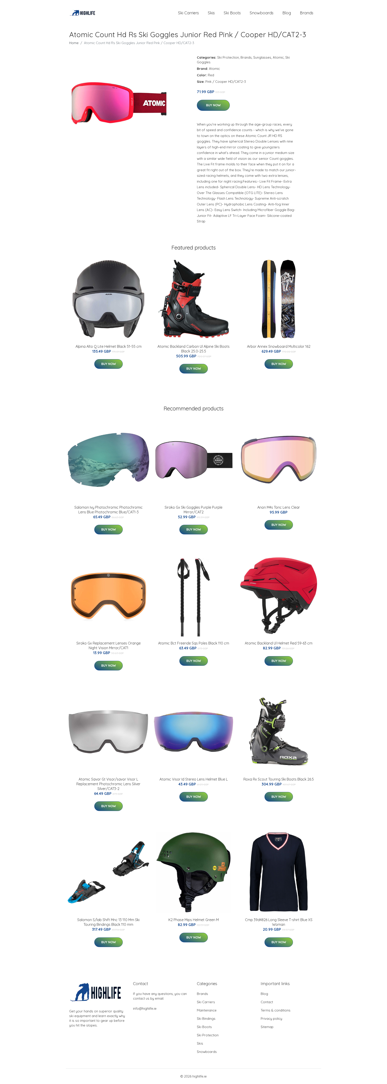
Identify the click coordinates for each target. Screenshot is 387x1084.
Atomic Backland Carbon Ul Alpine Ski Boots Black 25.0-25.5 (193, 348)
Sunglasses (262, 57)
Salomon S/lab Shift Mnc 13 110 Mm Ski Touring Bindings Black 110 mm (108, 922)
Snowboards (261, 12)
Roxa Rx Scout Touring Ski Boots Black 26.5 (278, 779)
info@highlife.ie (145, 1008)
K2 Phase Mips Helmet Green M (193, 920)
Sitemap (267, 1027)
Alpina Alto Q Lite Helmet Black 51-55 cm (108, 346)
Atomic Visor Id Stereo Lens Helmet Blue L (193, 779)
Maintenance (207, 1010)
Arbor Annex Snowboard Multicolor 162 (278, 346)
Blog (286, 12)
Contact (267, 1002)
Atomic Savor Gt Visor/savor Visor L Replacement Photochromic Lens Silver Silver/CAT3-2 (108, 784)
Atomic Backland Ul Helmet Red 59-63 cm (278, 643)
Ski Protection (228, 57)
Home (74, 43)
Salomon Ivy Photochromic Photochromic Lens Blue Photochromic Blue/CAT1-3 (108, 509)
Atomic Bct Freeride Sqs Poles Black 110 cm (193, 643)
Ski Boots (232, 12)
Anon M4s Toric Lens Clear (278, 507)
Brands (306, 12)
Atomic (278, 57)
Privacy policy (271, 1018)
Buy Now (213, 105)
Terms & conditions (275, 1010)
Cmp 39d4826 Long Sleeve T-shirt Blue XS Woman (278, 922)
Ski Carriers (188, 12)
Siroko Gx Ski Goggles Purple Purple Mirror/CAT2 (193, 509)
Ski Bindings (206, 1018)
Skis (211, 12)
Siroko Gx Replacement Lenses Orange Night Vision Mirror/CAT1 (108, 645)
